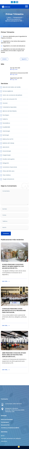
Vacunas (5, 103)
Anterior (4, 59)
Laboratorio (5, 147)
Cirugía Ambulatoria (8, 179)
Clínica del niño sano (8, 171)
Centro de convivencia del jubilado (12, 95)
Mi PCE (2, 435)
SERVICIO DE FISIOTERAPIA (9, 111)
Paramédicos (6, 123)
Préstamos (4, 441)
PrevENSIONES (6, 127)
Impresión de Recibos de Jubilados (11, 438)
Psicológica (5, 115)
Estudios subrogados (8, 159)
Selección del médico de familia (11, 87)
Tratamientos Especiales (9, 107)
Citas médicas (6, 175)
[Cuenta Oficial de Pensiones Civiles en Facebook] (12, 2)
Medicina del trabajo (8, 143)
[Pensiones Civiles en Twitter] (14, 2)
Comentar (6, 233)
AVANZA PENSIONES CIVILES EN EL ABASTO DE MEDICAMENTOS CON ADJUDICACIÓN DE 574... (13, 266)
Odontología (6, 131)
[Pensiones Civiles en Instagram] (17, 2)
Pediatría (5, 119)
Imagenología (6, 155)
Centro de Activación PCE (9, 99)
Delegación (5, 163)
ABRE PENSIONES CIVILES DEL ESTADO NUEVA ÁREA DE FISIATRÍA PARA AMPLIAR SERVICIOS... (14, 355)
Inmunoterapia (6, 151)
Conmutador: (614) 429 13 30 (13, 403)
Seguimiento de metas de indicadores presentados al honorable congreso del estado (13, 50)
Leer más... (5, 281)
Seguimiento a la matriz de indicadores (14, 46)
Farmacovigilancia (7, 91)
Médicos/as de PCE (7, 139)
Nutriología (5, 135)
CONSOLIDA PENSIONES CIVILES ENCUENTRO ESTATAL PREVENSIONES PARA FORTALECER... (14, 310)
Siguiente (24, 59)
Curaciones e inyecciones (9, 167)
